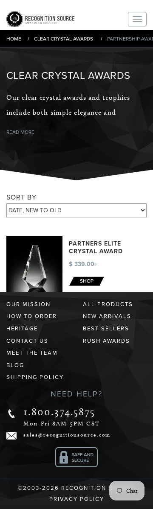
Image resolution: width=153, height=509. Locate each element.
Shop (87, 281)
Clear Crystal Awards (63, 39)
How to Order (31, 316)
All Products (108, 304)
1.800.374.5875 (59, 411)
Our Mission (28, 304)
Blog (15, 365)
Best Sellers (106, 328)
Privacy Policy (76, 499)
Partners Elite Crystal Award (96, 247)
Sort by (21, 197)
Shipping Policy (35, 377)
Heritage (22, 328)
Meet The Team (32, 353)
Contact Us (27, 341)
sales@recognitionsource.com (66, 434)
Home (13, 39)
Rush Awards (106, 341)
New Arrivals (107, 316)
